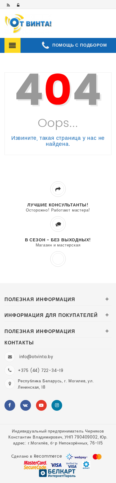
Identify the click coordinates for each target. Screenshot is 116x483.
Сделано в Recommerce (36, 456)
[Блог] (8, 5)
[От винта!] (28, 24)
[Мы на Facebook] (9, 405)
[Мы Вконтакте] (25, 405)
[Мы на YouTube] (41, 405)
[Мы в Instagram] (56, 405)
